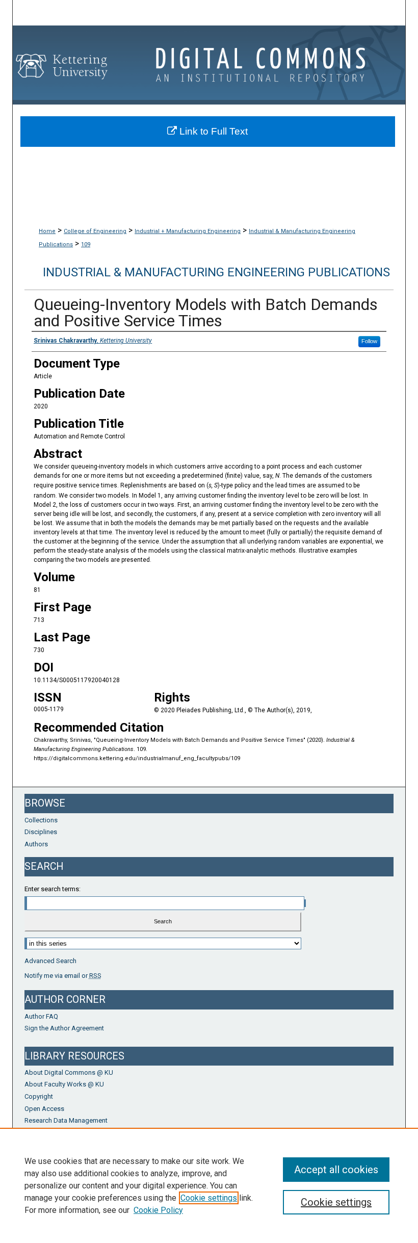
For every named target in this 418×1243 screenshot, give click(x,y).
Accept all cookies (336, 1169)
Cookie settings (208, 1198)
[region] (209, 1185)
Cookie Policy (158, 1210)
